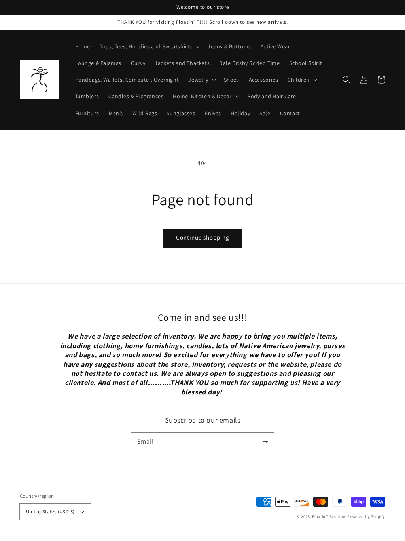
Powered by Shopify (366, 516)
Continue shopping (202, 237)
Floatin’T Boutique (329, 516)
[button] (346, 79)
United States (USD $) (50, 511)
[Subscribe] (265, 441)
